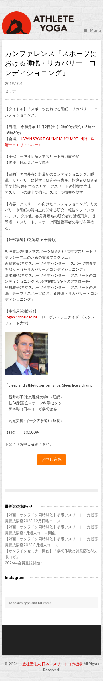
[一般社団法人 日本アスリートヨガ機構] (51, 22)
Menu (95, 30)
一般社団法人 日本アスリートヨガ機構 (51, 664)
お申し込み (51, 459)
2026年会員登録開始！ (24, 563)
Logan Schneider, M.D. (23, 317)
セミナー (12, 91)
